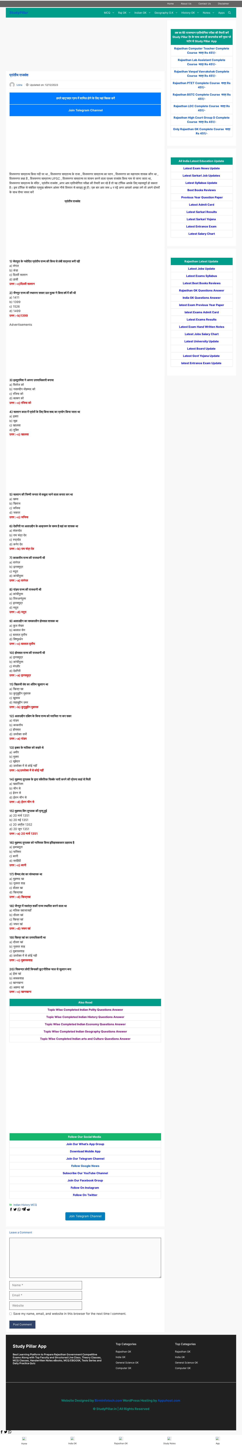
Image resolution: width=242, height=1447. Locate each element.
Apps (221, 12)
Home (170, 3)
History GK (188, 12)
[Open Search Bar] (229, 13)
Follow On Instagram (85, 1187)
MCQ (107, 12)
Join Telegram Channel (85, 110)
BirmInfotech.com (108, 1400)
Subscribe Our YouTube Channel (85, 1173)
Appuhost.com (169, 1400)
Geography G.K (163, 12)
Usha (19, 84)
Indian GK (140, 12)
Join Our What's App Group (85, 1144)
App (218, 1443)
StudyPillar (18, 12)
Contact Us (204, 3)
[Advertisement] (85, 45)
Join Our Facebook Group (85, 1180)
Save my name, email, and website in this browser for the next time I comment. (69, 1313)
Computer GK (123, 1368)
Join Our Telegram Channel (85, 1158)
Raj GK (122, 12)
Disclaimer (223, 3)
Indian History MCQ (25, 1204)
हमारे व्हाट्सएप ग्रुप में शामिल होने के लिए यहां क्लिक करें (85, 98)
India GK (120, 1357)
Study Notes (169, 1443)
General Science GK (127, 1362)
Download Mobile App (85, 1151)
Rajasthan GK (123, 1351)
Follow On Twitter (85, 1195)
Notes (206, 12)
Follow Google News (85, 1166)
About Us (186, 3)
